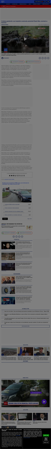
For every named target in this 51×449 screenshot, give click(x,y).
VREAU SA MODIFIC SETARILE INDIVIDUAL (46, 439)
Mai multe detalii (18, 435)
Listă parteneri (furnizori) (27, 437)
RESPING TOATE (46, 442)
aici (7, 442)
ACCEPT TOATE (46, 435)
